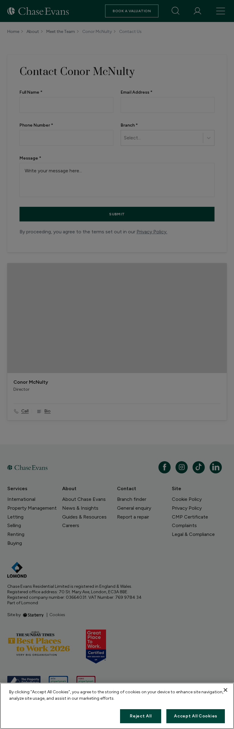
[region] (117, 706)
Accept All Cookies (195, 716)
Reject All (140, 716)
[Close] (225, 690)
